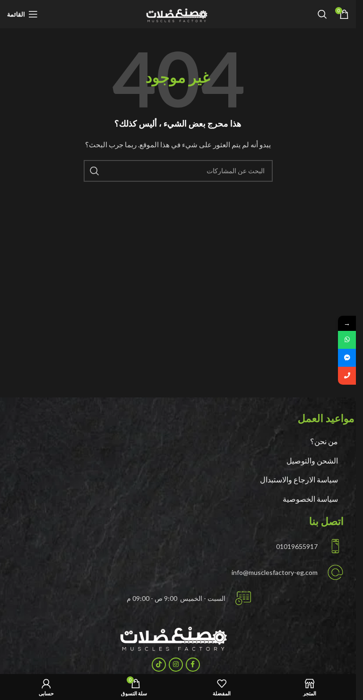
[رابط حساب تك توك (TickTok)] (159, 665)
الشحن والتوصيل (312, 460)
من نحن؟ (324, 441)
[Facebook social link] (193, 665)
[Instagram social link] (176, 665)
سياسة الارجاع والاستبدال (299, 479)
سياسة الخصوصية (310, 498)
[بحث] (322, 14)
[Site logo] (178, 13)
